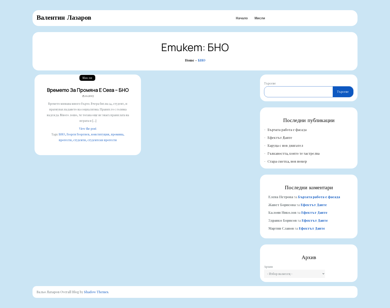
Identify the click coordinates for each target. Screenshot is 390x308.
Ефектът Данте (280, 137)
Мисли (260, 18)
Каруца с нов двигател (285, 145)
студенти (79, 140)
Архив (268, 267)
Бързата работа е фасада (287, 130)
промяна (117, 134)
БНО (62, 134)
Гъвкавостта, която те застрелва (294, 153)
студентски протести (102, 140)
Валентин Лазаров (64, 17)
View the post (87, 129)
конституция (100, 134)
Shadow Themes (96, 292)
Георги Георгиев (78, 134)
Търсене (270, 83)
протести (65, 140)
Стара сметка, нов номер (287, 161)
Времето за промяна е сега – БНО (88, 89)
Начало (242, 18)
